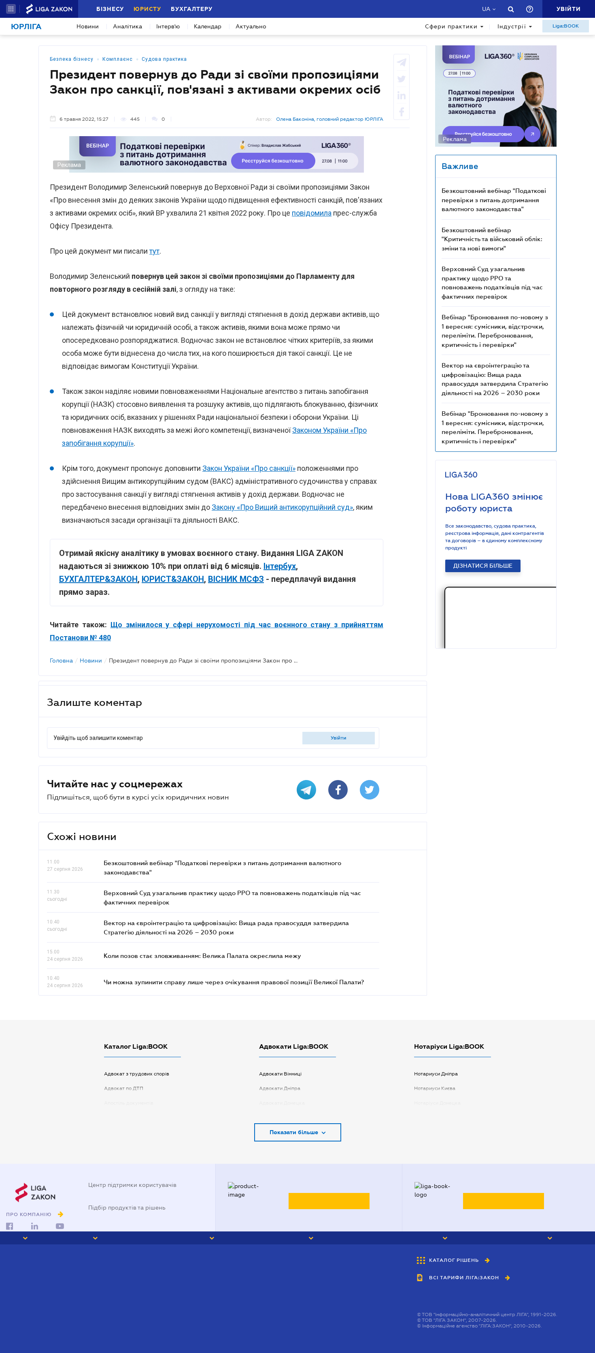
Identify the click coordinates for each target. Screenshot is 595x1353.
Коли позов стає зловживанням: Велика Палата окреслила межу (202, 955)
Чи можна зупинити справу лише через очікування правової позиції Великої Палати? (234, 981)
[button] (11, 9)
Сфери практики (451, 26)
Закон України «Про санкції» (248, 468)
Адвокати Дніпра (279, 1088)
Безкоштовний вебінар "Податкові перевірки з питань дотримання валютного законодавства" (494, 199)
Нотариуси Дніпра (436, 1074)
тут (154, 251)
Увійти (338, 738)
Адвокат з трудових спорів (136, 1074)
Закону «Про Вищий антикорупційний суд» (282, 507)
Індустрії (511, 26)
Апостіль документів (128, 1103)
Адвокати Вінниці (280, 1074)
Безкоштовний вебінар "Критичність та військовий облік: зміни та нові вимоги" (492, 239)
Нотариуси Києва (434, 1088)
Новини (87, 26)
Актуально (251, 26)
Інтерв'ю (168, 26)
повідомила (312, 213)
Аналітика (127, 26)
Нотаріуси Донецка (437, 1103)
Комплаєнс (117, 59)
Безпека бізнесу (72, 59)
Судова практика (164, 59)
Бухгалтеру (191, 9)
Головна (61, 660)
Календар (207, 26)
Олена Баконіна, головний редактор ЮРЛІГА (329, 119)
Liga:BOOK (565, 26)
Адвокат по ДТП (123, 1088)
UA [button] (486, 9)
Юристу (147, 9)
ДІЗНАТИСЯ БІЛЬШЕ (482, 565)
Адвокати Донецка (282, 1103)
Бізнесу (110, 9)
